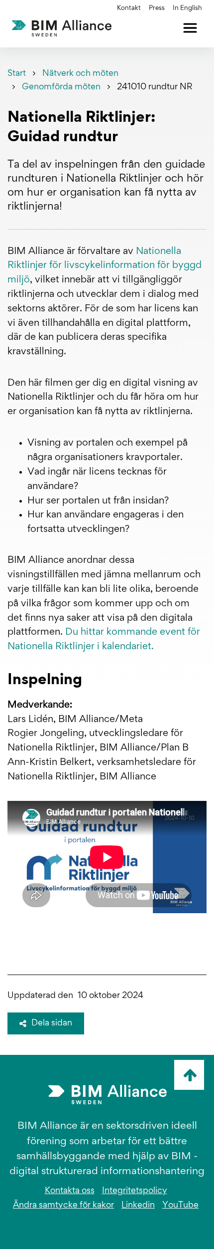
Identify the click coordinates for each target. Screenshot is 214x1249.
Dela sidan (51, 1023)
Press (157, 8)
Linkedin (138, 1206)
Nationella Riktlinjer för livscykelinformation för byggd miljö (104, 266)
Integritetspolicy (134, 1191)
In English (187, 8)
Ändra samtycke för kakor (63, 1206)
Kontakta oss (70, 1191)
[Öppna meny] (190, 27)
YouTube (180, 1206)
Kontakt (129, 8)
